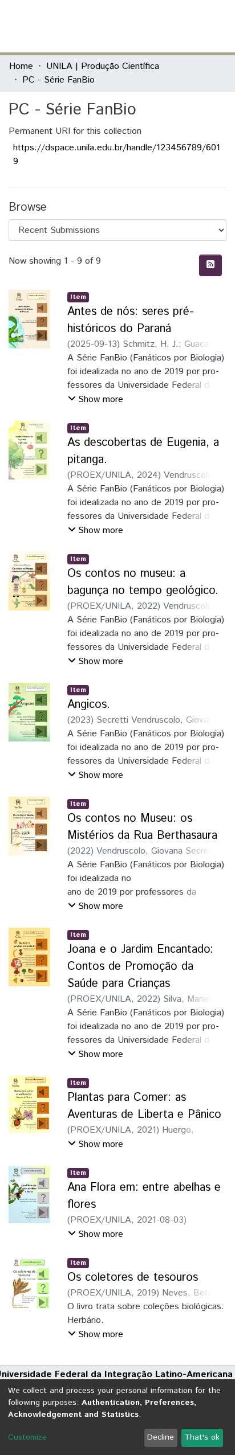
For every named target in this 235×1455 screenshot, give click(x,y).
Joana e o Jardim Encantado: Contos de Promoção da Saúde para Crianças (140, 966)
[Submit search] (143, 26)
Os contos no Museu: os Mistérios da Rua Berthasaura (142, 827)
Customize (27, 1437)
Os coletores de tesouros (132, 1277)
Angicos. (88, 704)
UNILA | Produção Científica (102, 66)
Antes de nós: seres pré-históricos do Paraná (130, 320)
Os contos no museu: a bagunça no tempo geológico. (142, 582)
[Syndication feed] (210, 265)
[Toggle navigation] (219, 26)
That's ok (202, 1437)
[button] (159, 26)
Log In (183, 25)
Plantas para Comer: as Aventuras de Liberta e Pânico (144, 1106)
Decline (160, 1437)
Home (21, 66)
